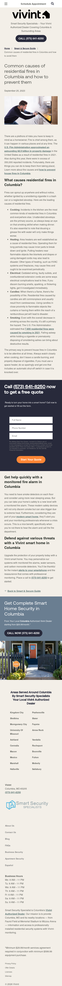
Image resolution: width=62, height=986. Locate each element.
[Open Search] (52, 3)
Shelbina (14, 718)
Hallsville (14, 769)
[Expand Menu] (30, 20)
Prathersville (38, 712)
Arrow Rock (38, 730)
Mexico (13, 757)
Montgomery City (18, 724)
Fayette (36, 724)
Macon (13, 751)
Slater (35, 718)
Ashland (14, 739)
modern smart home (27, 516)
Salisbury (36, 769)
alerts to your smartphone (33, 570)
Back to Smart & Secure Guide (24, 591)
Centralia (14, 745)
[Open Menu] (5, 3)
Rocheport (37, 745)
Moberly (36, 763)
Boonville (37, 751)
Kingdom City (17, 712)
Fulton (35, 757)
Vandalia (36, 739)
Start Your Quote (31, 459)
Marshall (14, 763)
